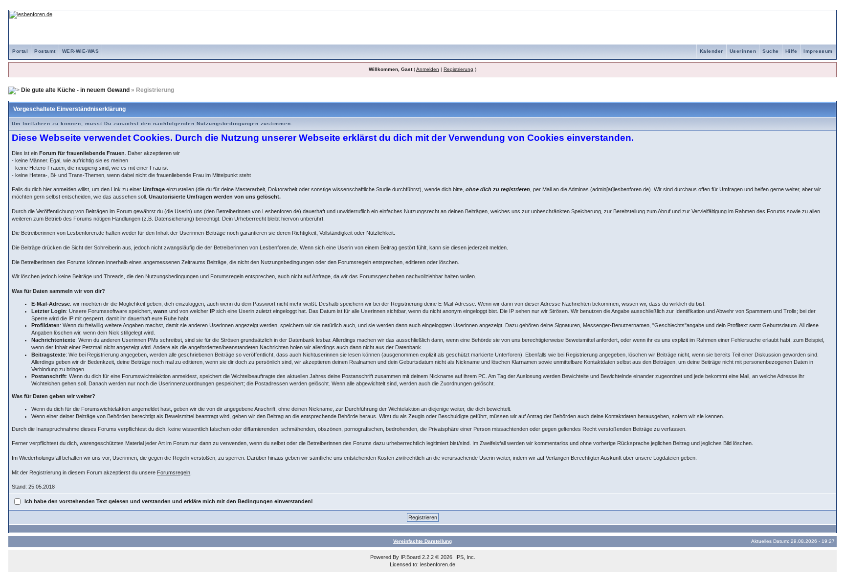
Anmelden (427, 69)
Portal (20, 51)
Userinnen (743, 51)
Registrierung (458, 69)
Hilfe (791, 51)
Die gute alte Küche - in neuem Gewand (75, 90)
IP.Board (410, 557)
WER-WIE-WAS (80, 51)
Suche (770, 51)
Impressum (818, 51)
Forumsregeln (173, 472)
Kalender (711, 51)
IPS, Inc (464, 557)
